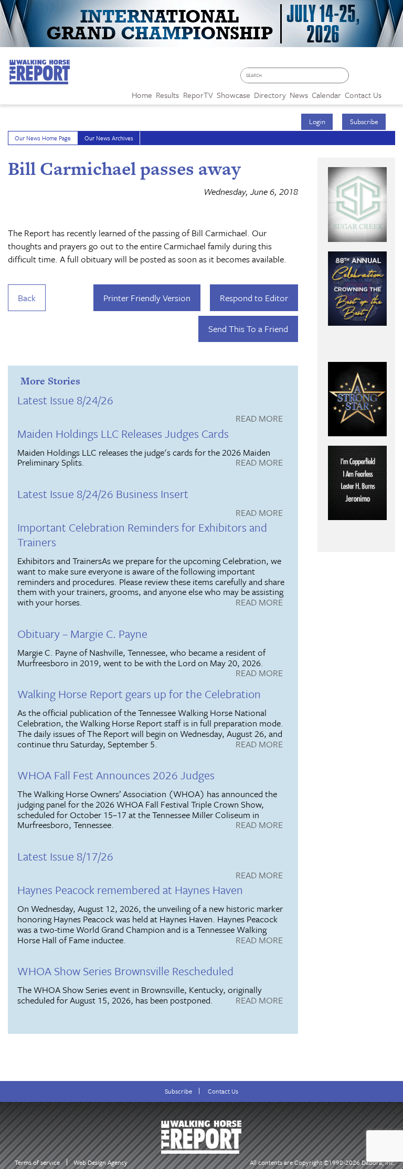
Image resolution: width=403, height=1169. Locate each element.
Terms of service (37, 1162)
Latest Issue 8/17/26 (65, 856)
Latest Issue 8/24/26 (65, 400)
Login (317, 121)
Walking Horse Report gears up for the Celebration (139, 694)
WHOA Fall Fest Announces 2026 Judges (116, 775)
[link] (142, 92)
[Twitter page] (375, 78)
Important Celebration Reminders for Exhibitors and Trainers (142, 534)
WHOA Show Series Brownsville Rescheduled (125, 971)
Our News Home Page (43, 138)
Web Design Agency (100, 1162)
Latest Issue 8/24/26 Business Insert (102, 494)
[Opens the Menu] (392, 91)
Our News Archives (108, 138)
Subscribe (364, 121)
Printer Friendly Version (146, 297)
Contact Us (223, 1091)
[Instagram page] (390, 78)
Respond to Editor (254, 297)
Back (27, 297)
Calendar (326, 95)
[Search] (343, 75)
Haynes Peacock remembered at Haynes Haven (130, 889)
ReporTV (198, 95)
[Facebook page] (360, 78)
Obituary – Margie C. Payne (82, 633)
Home (142, 95)
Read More (259, 419)
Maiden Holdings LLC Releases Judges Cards (123, 433)
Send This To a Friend (248, 328)
